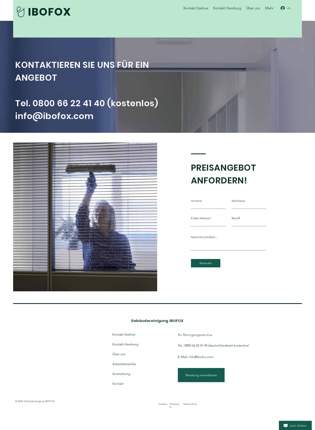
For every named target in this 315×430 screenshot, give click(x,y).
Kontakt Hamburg (123, 344)
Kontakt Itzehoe (123, 334)
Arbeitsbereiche (123, 364)
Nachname (238, 201)
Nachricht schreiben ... (204, 237)
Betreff (236, 218)
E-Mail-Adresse (200, 218)
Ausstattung (121, 374)
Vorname (196, 201)
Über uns (119, 354)
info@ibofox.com (201, 357)
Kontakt (118, 384)
